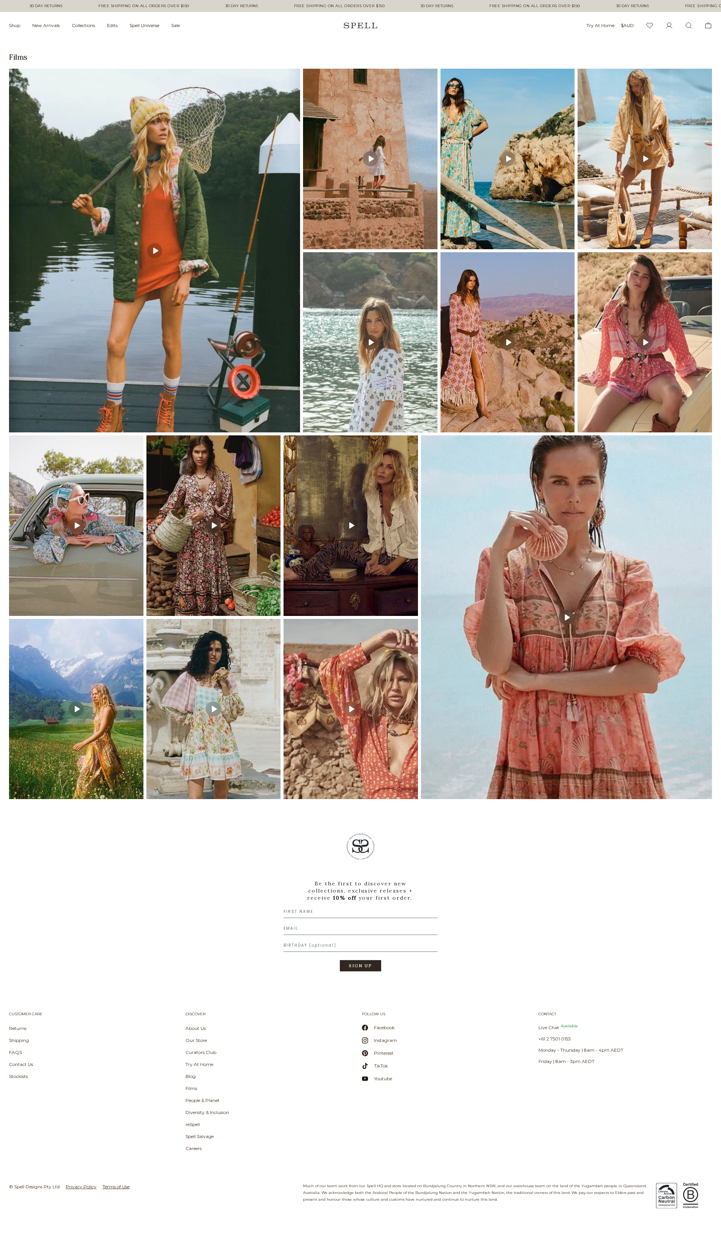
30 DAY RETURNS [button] (46, 6)
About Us (196, 1028)
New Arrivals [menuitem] (46, 25)
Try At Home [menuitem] (600, 25)
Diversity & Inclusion (207, 1112)
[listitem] (154, 250)
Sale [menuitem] (175, 25)
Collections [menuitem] (83, 25)
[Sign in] (669, 25)
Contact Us (21, 1064)
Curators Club (201, 1052)
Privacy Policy (81, 1186)
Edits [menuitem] (112, 25)
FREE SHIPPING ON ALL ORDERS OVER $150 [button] (143, 6)
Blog (191, 1076)
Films (191, 1088)
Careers (194, 1148)
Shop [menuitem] (14, 25)
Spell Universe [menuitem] (144, 25)
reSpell (193, 1124)
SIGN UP (360, 965)
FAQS (15, 1052)
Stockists (18, 1076)
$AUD (627, 25)
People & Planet (203, 1100)
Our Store (196, 1040)
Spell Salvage (200, 1136)
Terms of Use (116, 1186)
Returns (17, 1028)
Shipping (19, 1040)
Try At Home (199, 1064)
